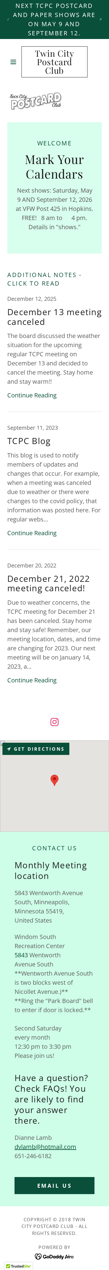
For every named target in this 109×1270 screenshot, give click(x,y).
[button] (14, 62)
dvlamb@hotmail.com (45, 1147)
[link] (54, 61)
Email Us (54, 1185)
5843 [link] (21, 955)
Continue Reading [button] (32, 395)
